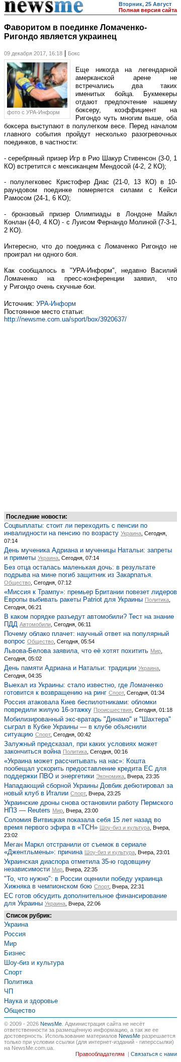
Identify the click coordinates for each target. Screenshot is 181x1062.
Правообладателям (100, 1054)
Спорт (116, 693)
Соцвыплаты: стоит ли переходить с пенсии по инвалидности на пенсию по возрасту (75, 529)
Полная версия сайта (148, 10)
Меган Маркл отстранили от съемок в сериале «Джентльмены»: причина (75, 848)
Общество (17, 583)
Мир (155, 651)
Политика (157, 600)
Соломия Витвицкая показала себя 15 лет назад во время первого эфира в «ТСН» (82, 823)
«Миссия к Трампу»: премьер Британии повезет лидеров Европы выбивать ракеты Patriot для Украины (90, 595)
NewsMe (51, 1024)
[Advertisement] (90, 416)
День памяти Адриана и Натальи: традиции (70, 668)
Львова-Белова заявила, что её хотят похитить (76, 651)
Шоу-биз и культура (125, 828)
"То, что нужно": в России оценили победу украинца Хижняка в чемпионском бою (83, 882)
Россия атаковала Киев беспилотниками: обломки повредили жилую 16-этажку (80, 705)
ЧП (8, 991)
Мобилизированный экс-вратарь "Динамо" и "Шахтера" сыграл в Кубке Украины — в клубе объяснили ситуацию (87, 726)
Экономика (110, 776)
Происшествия (113, 710)
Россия (15, 934)
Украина (131, 533)
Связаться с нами (154, 1054)
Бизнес (15, 953)
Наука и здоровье (31, 1001)
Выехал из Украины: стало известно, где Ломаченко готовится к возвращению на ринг (83, 688)
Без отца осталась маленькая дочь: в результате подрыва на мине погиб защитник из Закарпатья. (79, 571)
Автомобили (35, 624)
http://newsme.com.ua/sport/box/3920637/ (65, 319)
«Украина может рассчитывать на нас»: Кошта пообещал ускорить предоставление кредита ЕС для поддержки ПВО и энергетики (85, 768)
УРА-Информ (56, 303)
